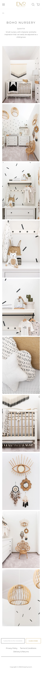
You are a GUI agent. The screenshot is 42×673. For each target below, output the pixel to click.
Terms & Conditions (28, 648)
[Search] (33, 4)
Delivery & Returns (21, 652)
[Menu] (3, 4)
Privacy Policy (11, 648)
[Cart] (38, 4)
